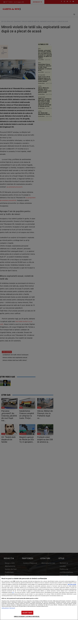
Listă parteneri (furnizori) (8, 608)
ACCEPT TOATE (27, 612)
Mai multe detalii (72, 584)
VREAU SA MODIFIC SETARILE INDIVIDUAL (27, 616)
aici (13, 592)
